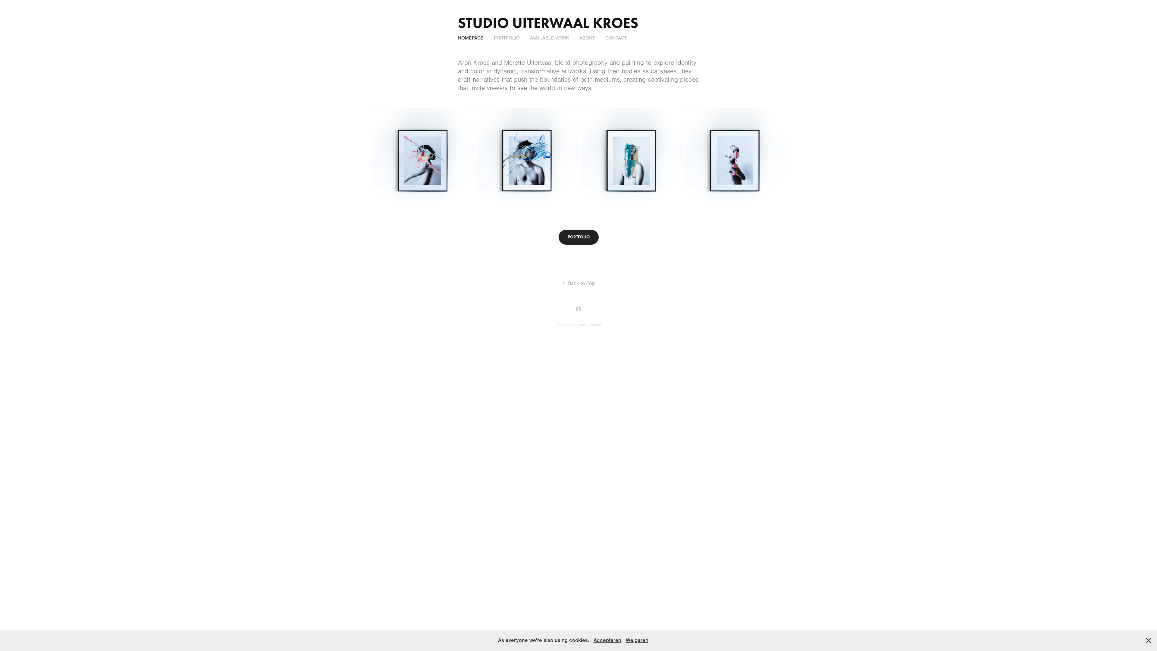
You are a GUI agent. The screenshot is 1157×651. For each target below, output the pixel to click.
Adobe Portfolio (589, 325)
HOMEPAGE (471, 38)
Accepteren (607, 640)
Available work (549, 38)
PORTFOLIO (507, 38)
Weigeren (637, 640)
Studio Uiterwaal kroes (548, 22)
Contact (616, 38)
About (587, 38)
